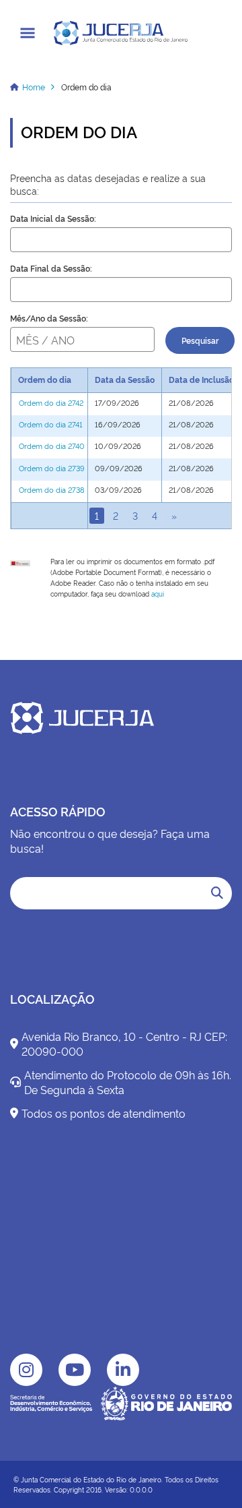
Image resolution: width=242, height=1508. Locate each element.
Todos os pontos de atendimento (104, 1113)
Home (33, 86)
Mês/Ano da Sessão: (49, 318)
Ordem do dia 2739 (52, 468)
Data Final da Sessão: (51, 268)
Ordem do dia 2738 (52, 490)
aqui (157, 593)
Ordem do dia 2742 (51, 403)
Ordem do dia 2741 (51, 424)
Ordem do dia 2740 (52, 446)
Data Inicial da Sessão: (53, 218)
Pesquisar (200, 340)
